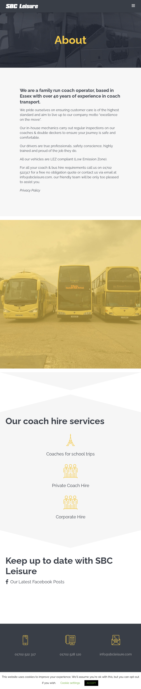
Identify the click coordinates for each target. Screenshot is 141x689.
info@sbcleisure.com (116, 654)
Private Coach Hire (70, 485)
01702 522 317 (25, 654)
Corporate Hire (70, 517)
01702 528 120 (70, 654)
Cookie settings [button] (70, 683)
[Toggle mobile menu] (133, 6)
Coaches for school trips (70, 454)
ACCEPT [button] (91, 683)
